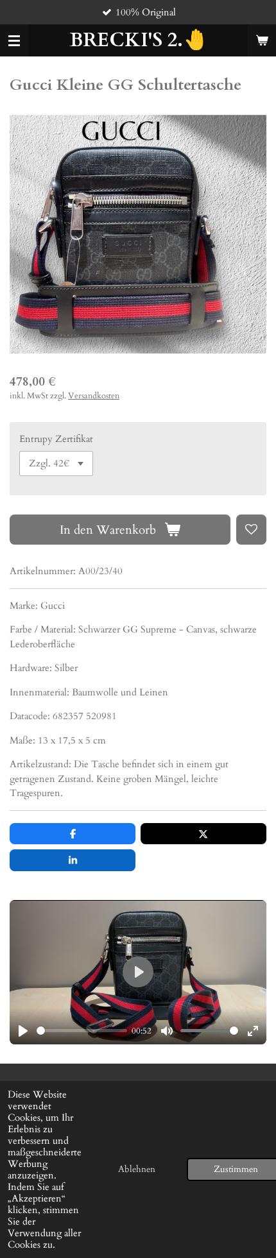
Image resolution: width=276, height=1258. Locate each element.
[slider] (82, 1030)
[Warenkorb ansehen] (262, 40)
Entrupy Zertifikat (56, 438)
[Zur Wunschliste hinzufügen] (251, 529)
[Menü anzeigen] (14, 40)
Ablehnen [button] (136, 1169)
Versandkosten (93, 396)
